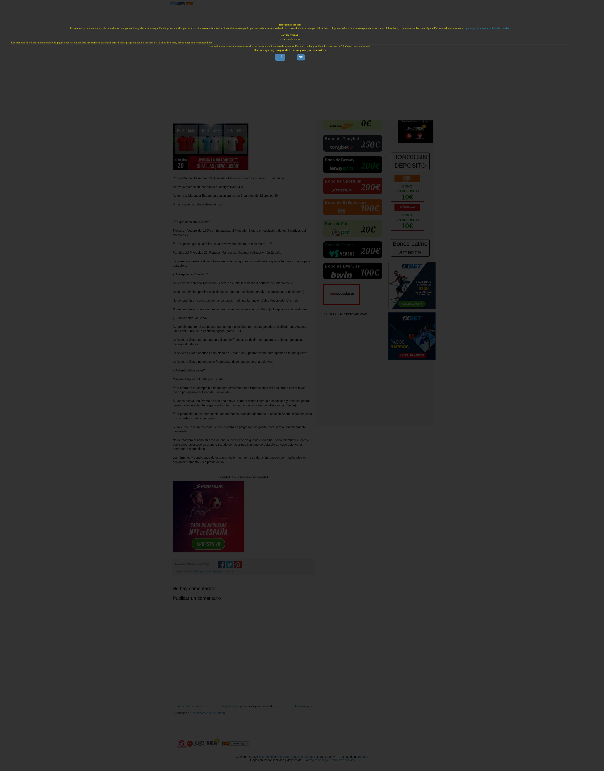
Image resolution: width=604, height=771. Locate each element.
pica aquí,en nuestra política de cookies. (488, 28)
